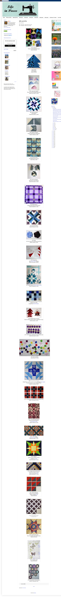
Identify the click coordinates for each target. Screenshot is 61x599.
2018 (53, 138)
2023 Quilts (36, 17)
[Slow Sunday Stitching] (57, 96)
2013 (53, 144)
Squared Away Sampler (35, 380)
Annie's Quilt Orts (7, 59)
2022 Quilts (41, 17)
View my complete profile (7, 27)
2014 (53, 143)
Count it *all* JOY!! (7, 76)
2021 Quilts (46, 17)
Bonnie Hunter (33, 261)
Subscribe (10, 45)
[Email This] (21, 583)
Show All (15, 81)
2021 (53, 135)
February (54, 128)
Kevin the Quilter (36, 303)
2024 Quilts (31, 17)
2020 (53, 136)
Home (4, 17)
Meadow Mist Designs (37, 285)
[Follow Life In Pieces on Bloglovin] (8, 35)
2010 (53, 147)
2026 (53, 107)
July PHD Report (55, 118)
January (54, 129)
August (54, 108)
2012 (53, 145)
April (53, 126)
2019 (53, 137)
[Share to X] (23, 583)
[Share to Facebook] (24, 583)
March (54, 127)
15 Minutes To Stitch (53, 17)
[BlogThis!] (22, 583)
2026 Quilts (21, 17)
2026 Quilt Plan (15, 17)
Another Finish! (55, 120)
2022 (53, 134)
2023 (53, 133)
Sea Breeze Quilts (34, 421)
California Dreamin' (7, 65)
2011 (53, 146)
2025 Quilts (26, 17)
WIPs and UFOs (8, 17)
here (37, 473)
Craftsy (36, 458)
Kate (10, 21)
